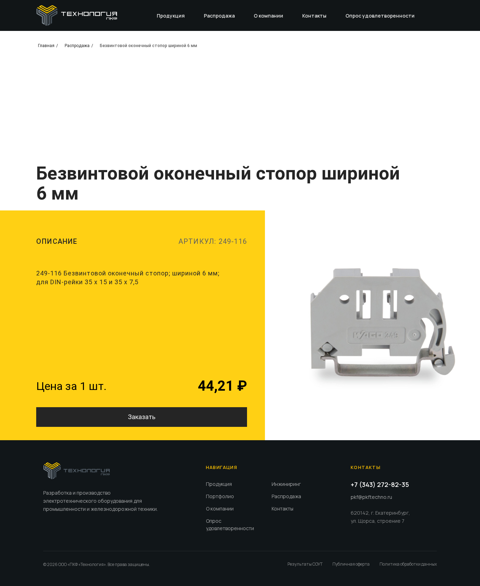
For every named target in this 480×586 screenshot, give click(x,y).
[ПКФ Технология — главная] (76, 471)
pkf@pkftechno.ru (371, 497)
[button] (141, 417)
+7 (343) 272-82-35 (380, 484)
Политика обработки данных (408, 564)
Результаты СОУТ (305, 564)
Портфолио (220, 496)
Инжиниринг (286, 484)
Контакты (314, 15)
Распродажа (219, 15)
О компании (268, 15)
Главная (46, 45)
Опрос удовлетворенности (380, 15)
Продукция (171, 15)
